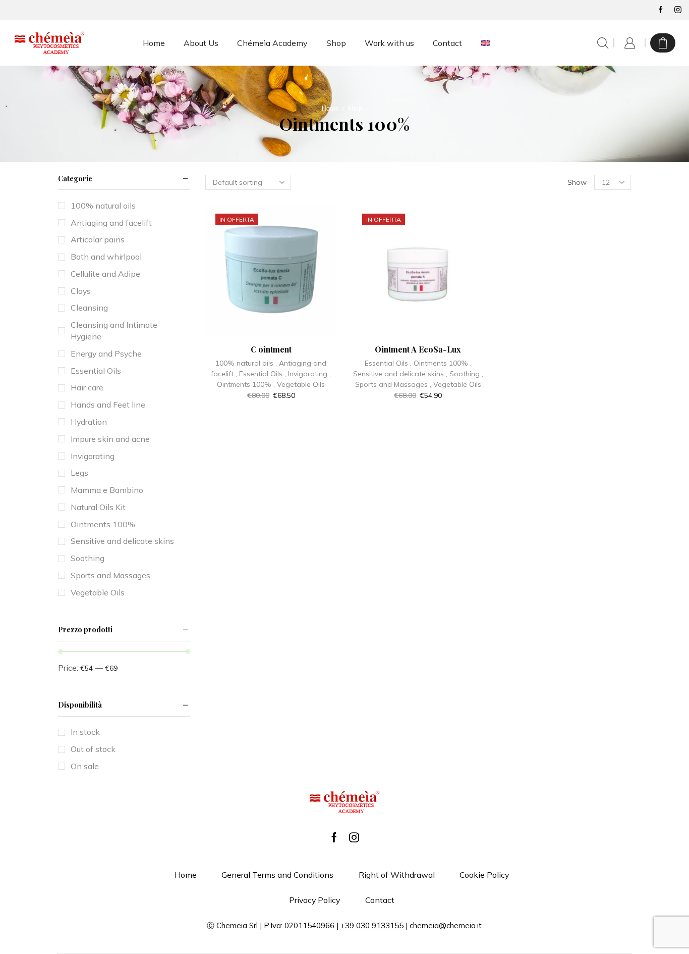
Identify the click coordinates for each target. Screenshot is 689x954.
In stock (85, 732)
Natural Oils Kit (98, 507)
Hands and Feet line (108, 404)
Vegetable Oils (301, 384)
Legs (79, 473)
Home (154, 43)
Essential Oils (260, 373)
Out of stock (93, 749)
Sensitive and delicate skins (398, 373)
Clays (81, 291)
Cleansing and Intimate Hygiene (114, 330)
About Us (201, 43)
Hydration (89, 422)
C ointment (271, 349)
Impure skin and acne (110, 439)
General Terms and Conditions (277, 875)
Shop (336, 43)
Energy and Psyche (106, 353)
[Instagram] (677, 10)
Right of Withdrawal (397, 875)
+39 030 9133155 (372, 925)
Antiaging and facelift (111, 223)
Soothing (464, 373)
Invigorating (307, 373)
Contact (447, 43)
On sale (85, 766)
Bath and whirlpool (106, 257)
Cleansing (89, 308)
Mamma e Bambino (107, 490)
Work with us (389, 43)
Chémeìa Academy (272, 43)
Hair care (87, 387)
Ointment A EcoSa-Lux (418, 349)
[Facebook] (660, 10)
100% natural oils (244, 363)
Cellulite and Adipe (105, 274)
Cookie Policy (484, 875)
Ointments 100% (244, 384)
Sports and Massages (391, 384)
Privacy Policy (314, 900)
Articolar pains (98, 239)
